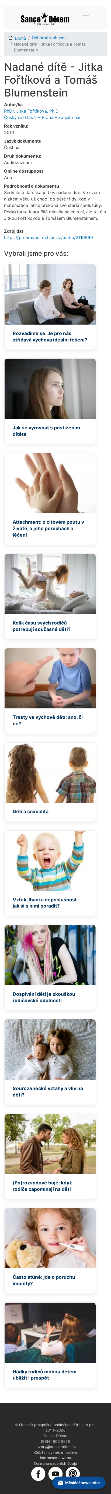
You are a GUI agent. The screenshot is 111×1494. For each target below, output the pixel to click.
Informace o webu (55, 1457)
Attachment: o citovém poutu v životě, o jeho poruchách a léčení (48, 528)
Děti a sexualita (30, 811)
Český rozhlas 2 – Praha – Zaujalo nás (42, 117)
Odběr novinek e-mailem (55, 1452)
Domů (20, 38)
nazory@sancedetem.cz (55, 1446)
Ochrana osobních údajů (55, 1463)
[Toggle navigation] (85, 18)
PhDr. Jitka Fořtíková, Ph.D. (32, 111)
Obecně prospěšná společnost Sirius (51, 1424)
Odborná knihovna (49, 37)
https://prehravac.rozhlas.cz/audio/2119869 (48, 237)
